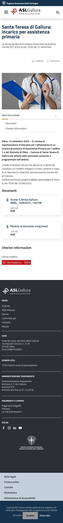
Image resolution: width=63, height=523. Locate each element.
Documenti (11, 123)
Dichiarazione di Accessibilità (19, 498)
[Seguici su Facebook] (4, 427)
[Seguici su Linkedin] (15, 427)
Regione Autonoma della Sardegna (22, 3)
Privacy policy (11, 482)
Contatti (8, 487)
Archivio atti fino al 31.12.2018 (17, 390)
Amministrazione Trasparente (16, 381)
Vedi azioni (54, 61)
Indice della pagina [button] (10, 115)
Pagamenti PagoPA (11, 406)
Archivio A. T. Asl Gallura (14, 384)
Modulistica (10, 492)
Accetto (30, 515)
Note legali (10, 476)
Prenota (6, 409)
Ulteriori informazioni (16, 128)
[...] (18, 290)
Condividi (39, 61)
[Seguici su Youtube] (20, 427)
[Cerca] (57, 12)
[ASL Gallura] (4, 3)
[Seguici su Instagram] (9, 427)
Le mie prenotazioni (12, 411)
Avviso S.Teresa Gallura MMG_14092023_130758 (25, 201)
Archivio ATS (8, 387)
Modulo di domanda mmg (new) (29, 226)
